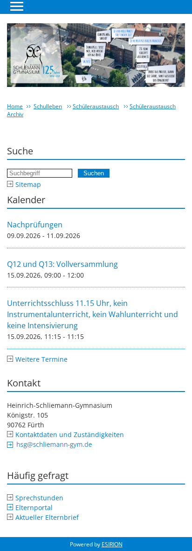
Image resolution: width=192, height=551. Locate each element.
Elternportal (34, 507)
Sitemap (28, 184)
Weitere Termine (41, 359)
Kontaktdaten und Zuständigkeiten (69, 434)
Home (15, 106)
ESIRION (112, 544)
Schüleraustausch (96, 106)
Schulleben (48, 106)
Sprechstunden (39, 497)
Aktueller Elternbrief (47, 517)
